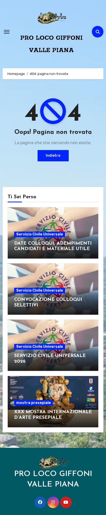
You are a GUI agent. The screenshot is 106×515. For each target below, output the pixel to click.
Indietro (53, 155)
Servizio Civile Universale (39, 234)
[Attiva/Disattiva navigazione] (7, 32)
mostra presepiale (33, 403)
